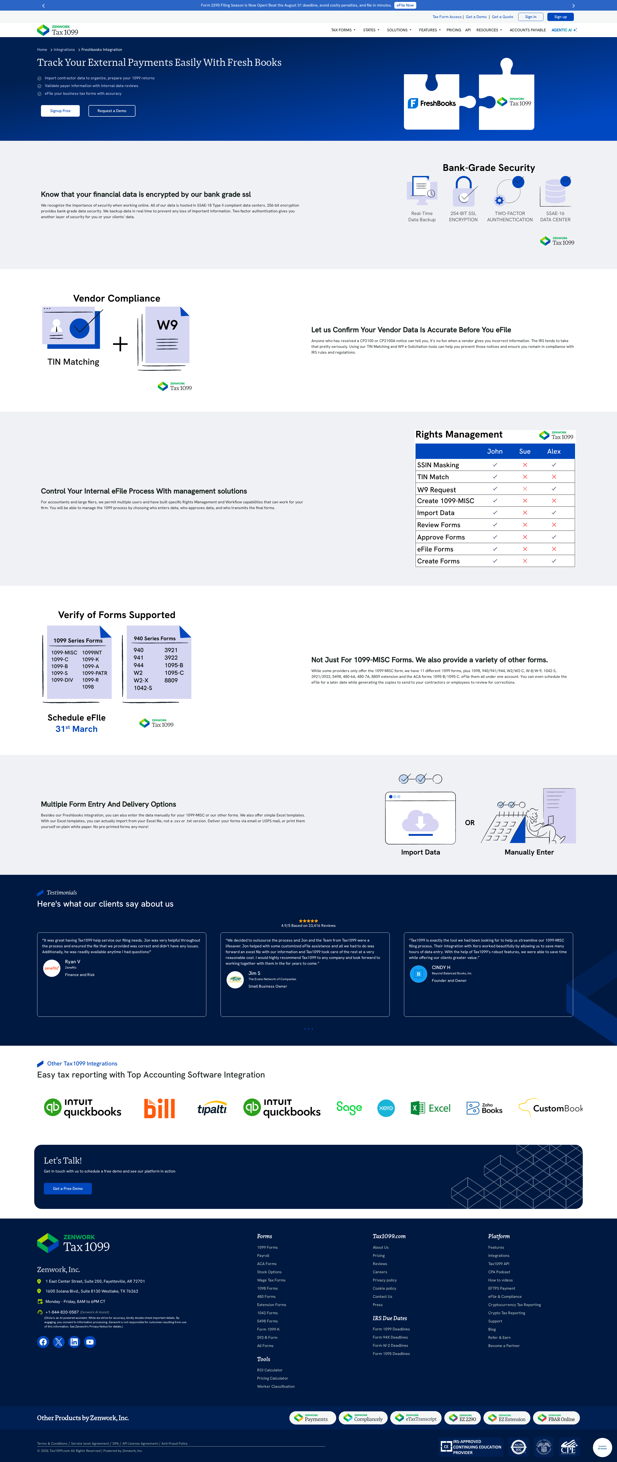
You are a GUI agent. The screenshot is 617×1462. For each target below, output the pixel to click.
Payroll (263, 1255)
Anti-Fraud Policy (174, 1443)
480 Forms (266, 1296)
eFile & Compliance (505, 1296)
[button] (343, 30)
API (468, 30)
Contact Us (382, 1296)
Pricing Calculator (272, 1378)
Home (42, 49)
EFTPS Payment (501, 1288)
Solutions (397, 30)
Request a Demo (112, 110)
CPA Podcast (499, 1272)
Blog (492, 1329)
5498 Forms (267, 1321)
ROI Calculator (270, 1370)
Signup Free (60, 110)
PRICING (454, 30)
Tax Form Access (447, 16)
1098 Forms (267, 1288)
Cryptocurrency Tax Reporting (514, 1304)
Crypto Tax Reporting (506, 1313)
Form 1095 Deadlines (391, 1353)
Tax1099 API (498, 1263)
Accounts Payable (528, 30)
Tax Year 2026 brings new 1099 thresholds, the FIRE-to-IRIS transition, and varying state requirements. (307, 5)
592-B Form (267, 1337)
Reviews (380, 1263)
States (369, 30)
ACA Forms (267, 1263)
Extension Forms (271, 1304)
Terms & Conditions (52, 1443)
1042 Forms (267, 1313)
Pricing (379, 1255)
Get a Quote (502, 16)
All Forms (265, 1345)
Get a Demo (476, 16)
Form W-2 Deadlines (390, 1345)
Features (496, 1247)
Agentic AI (562, 30)
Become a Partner (504, 1345)
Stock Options (269, 1272)
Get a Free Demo (68, 1188)
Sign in (531, 16)
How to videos (500, 1280)
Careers (380, 1272)
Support (495, 1321)
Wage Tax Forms (271, 1280)
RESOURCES (487, 30)
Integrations (64, 49)
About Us (381, 1247)
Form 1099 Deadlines (391, 1329)
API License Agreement (140, 1443)
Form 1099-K (268, 1329)
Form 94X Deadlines (390, 1337)
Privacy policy (385, 1280)
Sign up (560, 16)
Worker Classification (276, 1386)
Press (378, 1304)
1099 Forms (267, 1247)
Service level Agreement (90, 1443)
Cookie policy (384, 1288)
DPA (116, 1443)
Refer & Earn (499, 1337)
